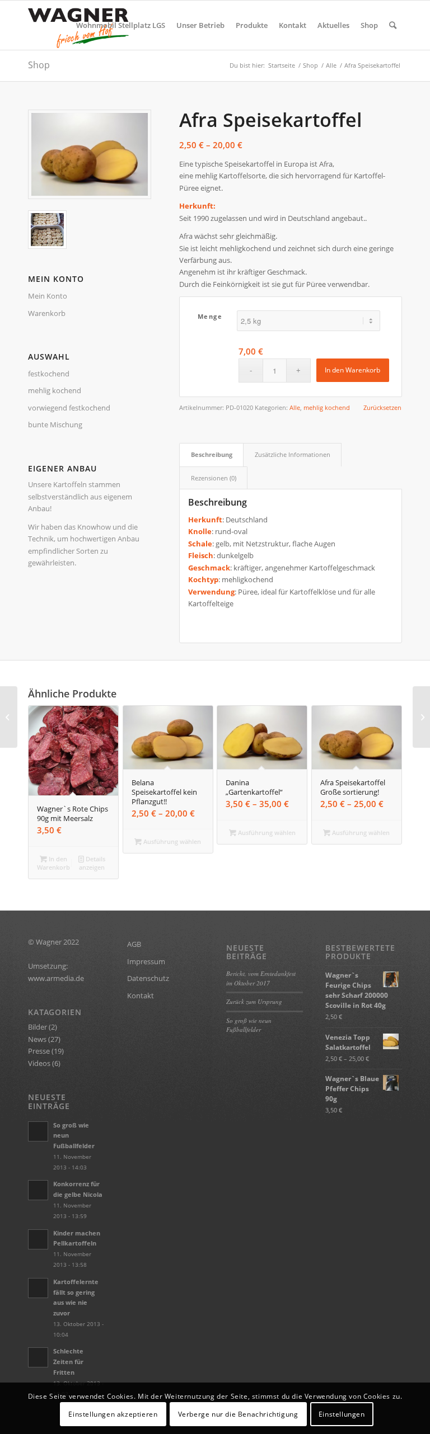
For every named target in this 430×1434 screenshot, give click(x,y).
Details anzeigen (92, 863)
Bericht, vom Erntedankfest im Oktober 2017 (261, 978)
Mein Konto (47, 296)
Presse (39, 1051)
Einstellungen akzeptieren (112, 1414)
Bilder (37, 1027)
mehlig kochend (54, 390)
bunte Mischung (55, 424)
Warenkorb (47, 313)
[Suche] (393, 25)
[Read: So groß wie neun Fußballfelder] (38, 1131)
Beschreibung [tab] (211, 454)
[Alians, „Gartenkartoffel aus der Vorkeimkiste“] (421, 717)
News (37, 1039)
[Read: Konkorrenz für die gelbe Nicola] (38, 1190)
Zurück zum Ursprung (254, 1001)
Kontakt (140, 995)
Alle (294, 407)
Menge (210, 316)
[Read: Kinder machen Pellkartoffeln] (38, 1239)
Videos (39, 1063)
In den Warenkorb (352, 370)
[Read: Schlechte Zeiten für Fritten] (38, 1357)
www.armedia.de (56, 978)
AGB (134, 944)
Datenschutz (148, 978)
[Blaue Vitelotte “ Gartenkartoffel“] (8, 717)
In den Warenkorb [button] (53, 863)
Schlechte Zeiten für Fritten (68, 1361)
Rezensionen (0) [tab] (213, 478)
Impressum (146, 961)
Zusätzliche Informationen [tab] (292, 454)
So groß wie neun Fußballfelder (249, 1025)
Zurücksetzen (382, 407)
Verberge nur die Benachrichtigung (238, 1414)
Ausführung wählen (171, 841)
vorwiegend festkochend (69, 408)
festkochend (48, 374)
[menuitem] (121, 25)
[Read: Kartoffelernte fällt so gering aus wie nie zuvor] (38, 1288)
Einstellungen (342, 1414)
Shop (39, 65)
